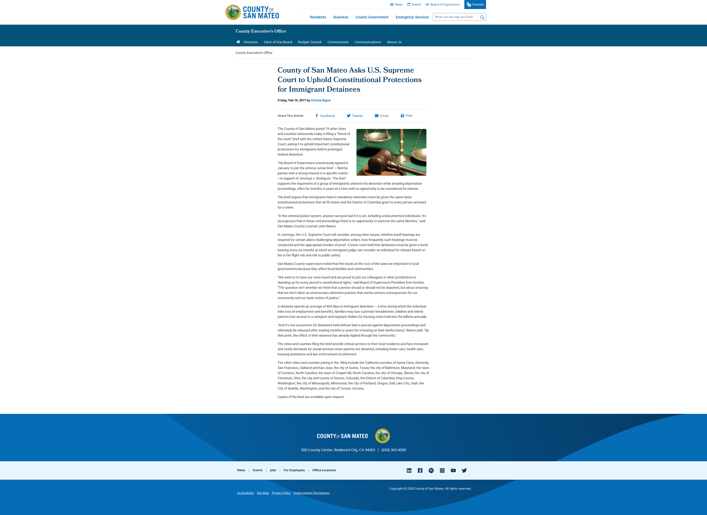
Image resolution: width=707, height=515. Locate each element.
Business (340, 17)
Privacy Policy (281, 493)
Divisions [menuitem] (251, 42)
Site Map (263, 493)
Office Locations (324, 470)
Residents (318, 17)
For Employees (294, 470)
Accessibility (245, 493)
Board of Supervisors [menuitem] (445, 4)
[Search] (482, 17)
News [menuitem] (399, 4)
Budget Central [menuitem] (310, 42)
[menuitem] (318, 17)
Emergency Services (412, 17)
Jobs (273, 470)
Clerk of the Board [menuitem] (278, 42)
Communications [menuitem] (368, 42)
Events (258, 470)
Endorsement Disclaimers (312, 493)
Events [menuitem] (416, 4)
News (241, 470)
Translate (478, 4)
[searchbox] (459, 17)
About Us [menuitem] (394, 42)
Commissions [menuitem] (338, 42)
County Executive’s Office (261, 31)
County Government (372, 17)
